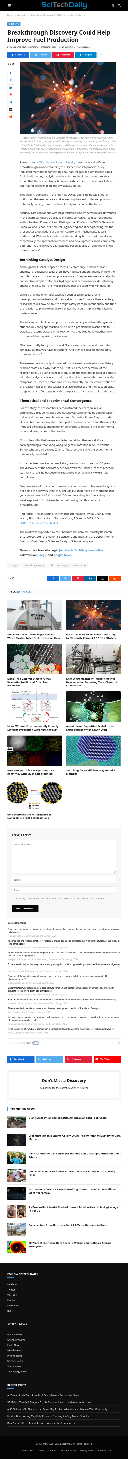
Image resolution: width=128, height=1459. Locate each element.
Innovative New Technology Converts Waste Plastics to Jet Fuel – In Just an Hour (33, 636)
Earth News (13, 1345)
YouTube (12, 1294)
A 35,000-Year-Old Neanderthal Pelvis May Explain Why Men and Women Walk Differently (57, 1409)
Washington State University (57, 162)
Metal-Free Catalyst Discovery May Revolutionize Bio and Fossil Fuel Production (29, 682)
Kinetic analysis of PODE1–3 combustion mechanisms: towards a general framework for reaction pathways (59, 1029)
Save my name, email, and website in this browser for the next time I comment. (60, 898)
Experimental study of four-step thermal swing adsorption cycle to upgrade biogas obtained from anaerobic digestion (64, 964)
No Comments (68, 47)
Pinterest (12, 1300)
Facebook (12, 1284)
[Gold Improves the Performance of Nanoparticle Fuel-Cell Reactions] (34, 795)
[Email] (10, 109)
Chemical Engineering (34, 565)
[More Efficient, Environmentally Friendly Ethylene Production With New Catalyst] (34, 706)
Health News (14, 1350)
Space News (14, 1366)
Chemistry (14, 24)
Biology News (14, 1334)
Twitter (11, 1289)
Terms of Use (104, 1450)
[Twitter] (10, 80)
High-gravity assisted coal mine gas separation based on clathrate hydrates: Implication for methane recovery (61, 999)
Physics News (14, 1355)
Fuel (51, 565)
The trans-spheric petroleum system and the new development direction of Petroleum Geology (53, 1008)
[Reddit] (10, 117)
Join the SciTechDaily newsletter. (81, 550)
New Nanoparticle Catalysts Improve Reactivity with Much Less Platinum (30, 772)
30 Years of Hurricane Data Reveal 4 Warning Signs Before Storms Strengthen (70, 1244)
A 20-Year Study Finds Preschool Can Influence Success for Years (43, 1395)
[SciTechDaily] (64, 5)
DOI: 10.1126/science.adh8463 (39, 523)
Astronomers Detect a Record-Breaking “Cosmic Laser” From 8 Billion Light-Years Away (72, 1191)
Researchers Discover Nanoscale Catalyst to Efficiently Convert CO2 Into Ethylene (92, 636)
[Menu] (9, 5)
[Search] (119, 5)
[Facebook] (10, 73)
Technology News (17, 1371)
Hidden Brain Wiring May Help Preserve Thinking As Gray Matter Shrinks (48, 1416)
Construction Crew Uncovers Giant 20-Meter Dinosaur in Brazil (68, 1225)
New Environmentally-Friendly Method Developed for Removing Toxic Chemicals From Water (92, 682)
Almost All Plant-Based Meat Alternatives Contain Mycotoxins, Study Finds (72, 1173)
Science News (15, 1361)
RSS (9, 1310)
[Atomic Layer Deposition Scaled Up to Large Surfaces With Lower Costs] (93, 706)
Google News (63, 555)
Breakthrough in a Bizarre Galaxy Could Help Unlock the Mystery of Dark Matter (74, 1137)
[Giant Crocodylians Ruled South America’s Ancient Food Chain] (16, 1122)
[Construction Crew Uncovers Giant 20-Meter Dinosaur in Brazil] (16, 1229)
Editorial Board (68, 1450)
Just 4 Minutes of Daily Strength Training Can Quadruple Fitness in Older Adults (75, 1155)
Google (42, 555)
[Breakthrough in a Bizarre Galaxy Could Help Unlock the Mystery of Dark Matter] (16, 1140)
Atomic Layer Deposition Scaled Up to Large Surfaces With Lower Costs (90, 727)
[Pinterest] (10, 95)
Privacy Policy (87, 1450)
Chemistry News (16, 1339)
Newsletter (13, 1305)
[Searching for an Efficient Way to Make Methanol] (93, 751)
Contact (53, 1450)
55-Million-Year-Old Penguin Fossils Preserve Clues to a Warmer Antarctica (49, 1402)
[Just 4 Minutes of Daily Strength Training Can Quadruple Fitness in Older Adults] (16, 1157)
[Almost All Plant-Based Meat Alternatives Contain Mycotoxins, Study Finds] (16, 1175)
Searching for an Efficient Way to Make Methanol (90, 772)
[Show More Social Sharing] (100, 55)
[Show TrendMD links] (118, 1042)
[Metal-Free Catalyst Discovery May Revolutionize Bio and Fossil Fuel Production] (34, 659)
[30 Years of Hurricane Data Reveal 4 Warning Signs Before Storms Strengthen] (16, 1247)
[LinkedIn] (10, 87)
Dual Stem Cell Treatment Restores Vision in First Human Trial (41, 1423)
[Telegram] (10, 102)
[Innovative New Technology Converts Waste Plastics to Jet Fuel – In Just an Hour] (34, 615)
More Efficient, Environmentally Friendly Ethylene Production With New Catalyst (33, 727)
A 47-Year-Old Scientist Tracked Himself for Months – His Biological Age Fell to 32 (73, 1208)
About (41, 1450)
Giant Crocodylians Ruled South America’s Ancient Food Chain (68, 1117)
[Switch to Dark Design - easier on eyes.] (113, 5)
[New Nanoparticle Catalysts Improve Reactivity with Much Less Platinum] (34, 751)
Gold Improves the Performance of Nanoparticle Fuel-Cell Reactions (29, 816)
